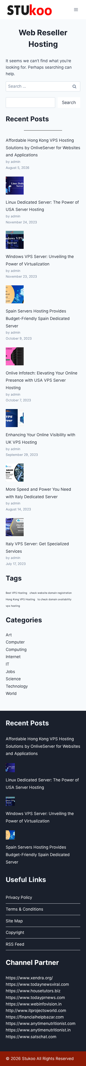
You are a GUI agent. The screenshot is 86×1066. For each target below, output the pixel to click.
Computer (15, 642)
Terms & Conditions (24, 909)
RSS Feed (15, 944)
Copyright (15, 932)
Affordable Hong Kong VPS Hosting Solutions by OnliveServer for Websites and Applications (43, 147)
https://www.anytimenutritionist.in (38, 1030)
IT (7, 664)
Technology (17, 686)
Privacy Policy (19, 897)
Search (69, 102)
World (11, 693)
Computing (16, 649)
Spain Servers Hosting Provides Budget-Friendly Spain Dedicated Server (38, 318)
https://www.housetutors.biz (33, 990)
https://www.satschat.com (31, 1036)
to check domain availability (54, 599)
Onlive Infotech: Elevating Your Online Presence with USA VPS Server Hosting (41, 380)
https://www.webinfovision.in (34, 1004)
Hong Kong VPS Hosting (20, 599)
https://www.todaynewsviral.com (37, 984)
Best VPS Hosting (16, 592)
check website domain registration (51, 592)
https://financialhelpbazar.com (35, 1017)
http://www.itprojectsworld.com (36, 1010)
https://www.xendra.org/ (29, 977)
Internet (13, 656)
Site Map (14, 921)
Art (9, 634)
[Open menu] (75, 9)
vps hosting (13, 605)
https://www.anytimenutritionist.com (40, 1023)
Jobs (10, 671)
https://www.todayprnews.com (35, 997)
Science (13, 678)
